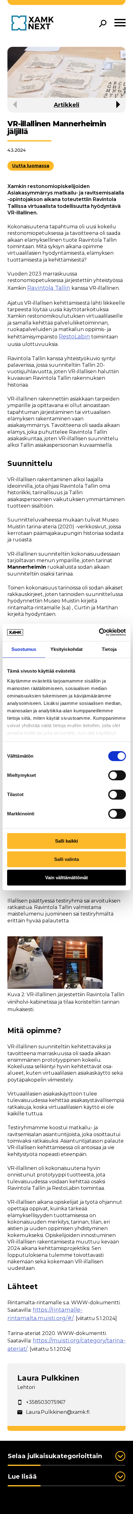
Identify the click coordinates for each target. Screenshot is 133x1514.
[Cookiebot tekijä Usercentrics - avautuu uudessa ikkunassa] (99, 632)
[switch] (117, 775)
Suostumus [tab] (23, 649)
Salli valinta (66, 859)
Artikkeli (66, 104)
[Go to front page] (34, 23)
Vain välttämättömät (66, 877)
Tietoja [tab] (109, 649)
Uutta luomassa (30, 165)
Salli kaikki (66, 841)
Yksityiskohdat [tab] (66, 649)
